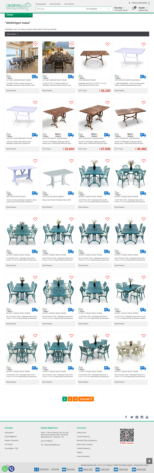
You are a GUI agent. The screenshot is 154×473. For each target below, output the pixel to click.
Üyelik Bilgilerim (11, 436)
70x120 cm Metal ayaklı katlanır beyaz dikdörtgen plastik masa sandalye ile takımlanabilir (18, 142)
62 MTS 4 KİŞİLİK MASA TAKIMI (54, 255)
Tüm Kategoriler (91, 9)
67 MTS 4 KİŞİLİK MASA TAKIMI (90, 313)
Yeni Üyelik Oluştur (121, 10)
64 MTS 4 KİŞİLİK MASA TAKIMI (126, 255)
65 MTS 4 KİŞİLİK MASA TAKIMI (18, 313)
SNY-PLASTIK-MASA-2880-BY (53, 197)
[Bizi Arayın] (129, 3)
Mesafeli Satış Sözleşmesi (87, 440)
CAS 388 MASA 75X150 (87, 80)
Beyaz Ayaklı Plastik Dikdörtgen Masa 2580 (56, 200)
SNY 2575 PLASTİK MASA (16, 197)
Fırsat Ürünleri (55, 4)
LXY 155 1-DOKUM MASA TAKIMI (54, 80)
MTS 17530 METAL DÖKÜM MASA (127, 138)
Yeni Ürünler (69, 4)
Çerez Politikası (47, 441)
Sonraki (85, 398)
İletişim (79, 452)
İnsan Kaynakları (83, 456)
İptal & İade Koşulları (85, 444)
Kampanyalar (41, 4)
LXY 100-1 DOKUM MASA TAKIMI (18, 80)
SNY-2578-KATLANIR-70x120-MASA (127, 80)
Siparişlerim (9, 432)
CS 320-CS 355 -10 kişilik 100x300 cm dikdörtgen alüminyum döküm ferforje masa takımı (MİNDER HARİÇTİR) (56, 84)
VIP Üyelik (9, 444)
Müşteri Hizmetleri (12, 440)
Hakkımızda (81, 432)
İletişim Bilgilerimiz (49, 428)
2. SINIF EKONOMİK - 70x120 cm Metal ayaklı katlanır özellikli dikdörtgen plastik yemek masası (129, 84)
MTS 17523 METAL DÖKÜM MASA (54, 138)
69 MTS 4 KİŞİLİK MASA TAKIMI (18, 371)
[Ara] (108, 9)
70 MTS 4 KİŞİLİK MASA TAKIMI (54, 371)
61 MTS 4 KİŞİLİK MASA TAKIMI (18, 255)
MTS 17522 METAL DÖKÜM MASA (91, 138)
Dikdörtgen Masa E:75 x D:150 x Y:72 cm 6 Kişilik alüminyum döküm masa (92, 84)
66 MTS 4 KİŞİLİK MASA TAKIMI (54, 313)
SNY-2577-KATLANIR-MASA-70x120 (19, 138)
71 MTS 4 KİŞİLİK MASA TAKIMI (90, 371)
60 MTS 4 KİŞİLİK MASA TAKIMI (126, 197)
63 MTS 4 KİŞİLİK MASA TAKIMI (90, 255)
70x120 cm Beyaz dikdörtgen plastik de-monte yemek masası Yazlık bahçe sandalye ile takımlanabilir (21, 201)
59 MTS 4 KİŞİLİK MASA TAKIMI (90, 197)
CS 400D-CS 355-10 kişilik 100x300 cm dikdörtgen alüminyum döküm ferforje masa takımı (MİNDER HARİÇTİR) (20, 84)
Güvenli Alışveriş (83, 436)
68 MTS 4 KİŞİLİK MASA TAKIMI (126, 313)
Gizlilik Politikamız (83, 448)
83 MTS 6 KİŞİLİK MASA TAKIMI (126, 371)
